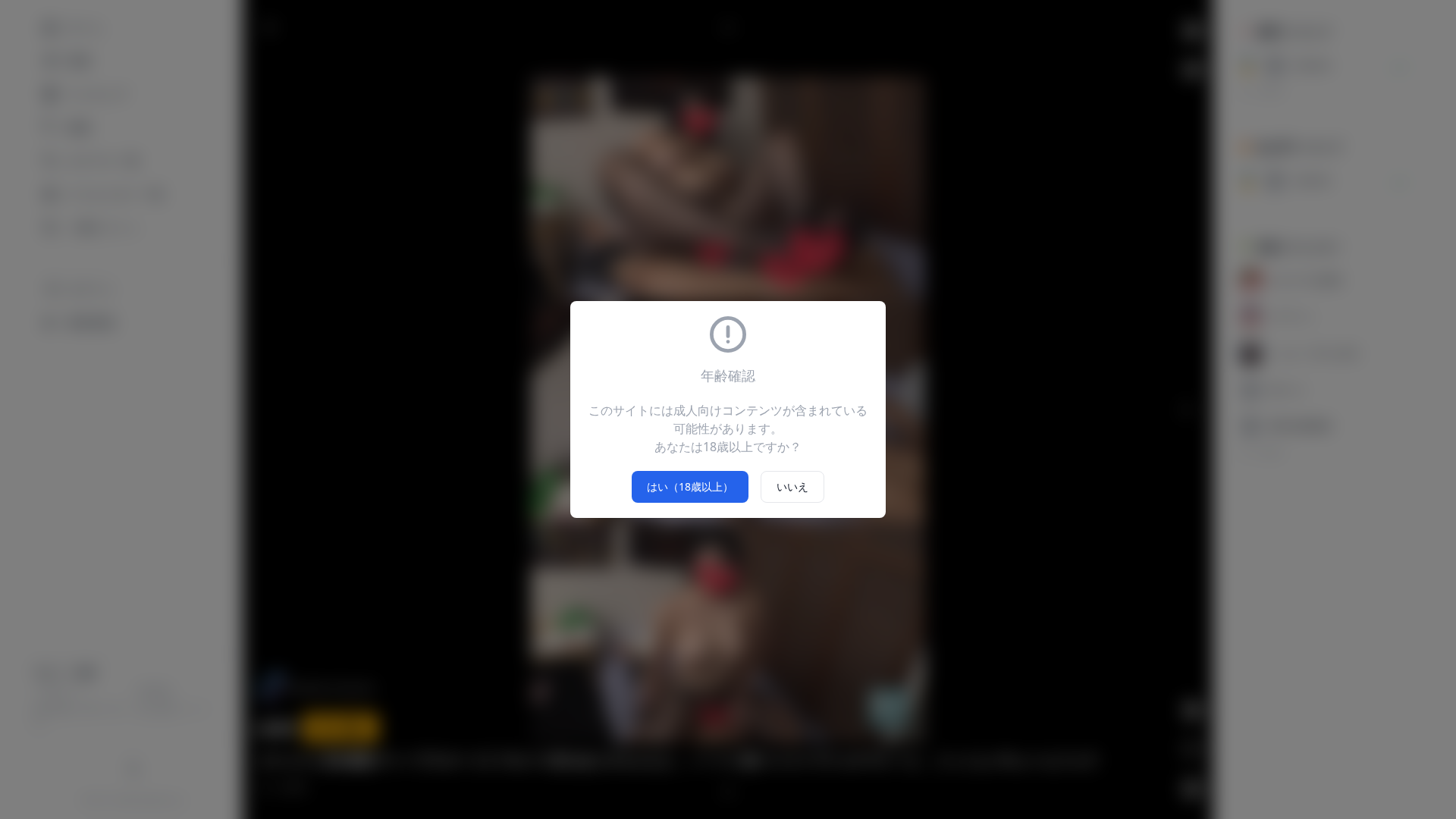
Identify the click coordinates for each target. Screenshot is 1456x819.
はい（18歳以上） (690, 486)
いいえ (792, 486)
